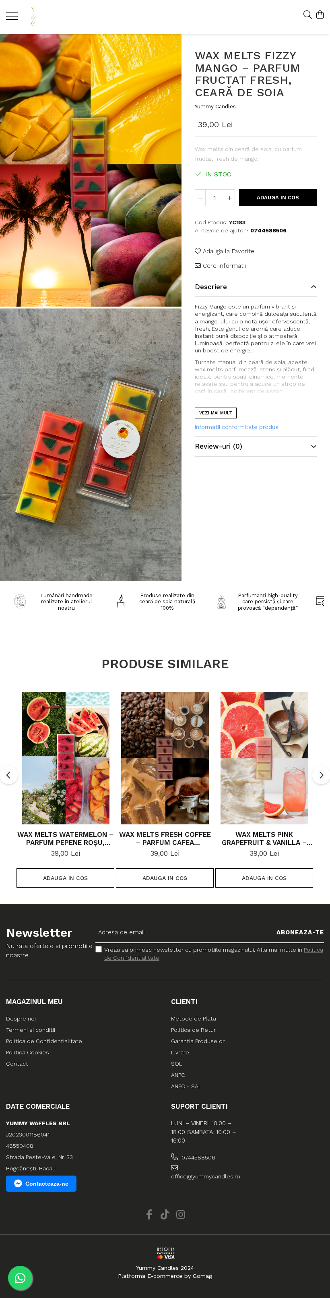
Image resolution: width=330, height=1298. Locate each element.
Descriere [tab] (211, 287)
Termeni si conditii (30, 1030)
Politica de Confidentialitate (44, 1041)
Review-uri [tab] (218, 446)
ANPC (178, 1075)
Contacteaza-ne (46, 1183)
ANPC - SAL (186, 1086)
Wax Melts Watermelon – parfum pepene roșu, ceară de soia (65, 838)
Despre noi (21, 1018)
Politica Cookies (27, 1052)
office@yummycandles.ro (205, 1176)
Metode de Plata (193, 1018)
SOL (176, 1063)
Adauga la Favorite (227, 251)
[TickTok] (165, 1215)
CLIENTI (184, 1002)
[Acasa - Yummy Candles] (54, 17)
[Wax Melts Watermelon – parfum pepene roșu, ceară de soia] (65, 758)
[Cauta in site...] (307, 15)
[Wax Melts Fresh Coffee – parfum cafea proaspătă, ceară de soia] (165, 758)
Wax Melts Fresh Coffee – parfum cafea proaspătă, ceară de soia (165, 838)
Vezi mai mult (215, 413)
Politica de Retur (193, 1030)
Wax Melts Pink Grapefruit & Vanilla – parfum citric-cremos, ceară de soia (264, 838)
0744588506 (197, 1157)
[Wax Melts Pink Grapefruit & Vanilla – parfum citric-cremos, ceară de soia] (264, 758)
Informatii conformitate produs (236, 427)
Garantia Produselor (198, 1041)
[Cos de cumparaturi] (320, 15)
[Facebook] (149, 1215)
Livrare (180, 1052)
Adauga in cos (278, 198)
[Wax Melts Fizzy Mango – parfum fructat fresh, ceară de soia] (91, 170)
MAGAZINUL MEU (34, 1002)
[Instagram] (181, 1215)
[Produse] (13, 18)
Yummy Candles (215, 107)
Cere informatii (223, 265)
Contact (17, 1063)
